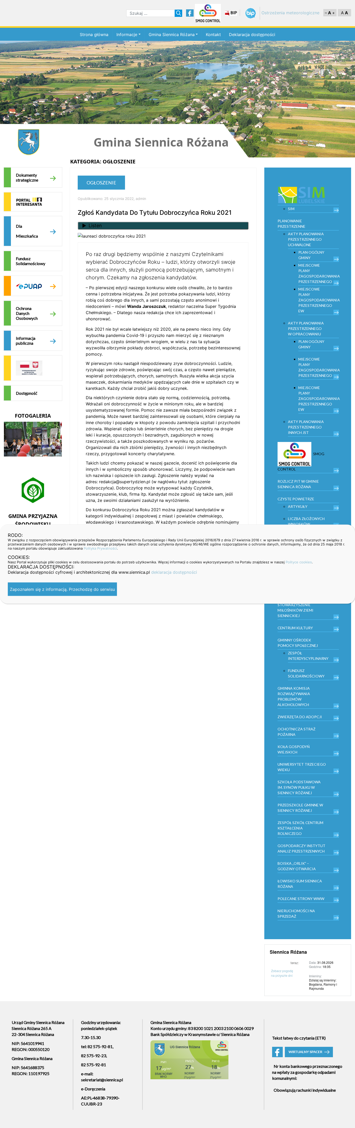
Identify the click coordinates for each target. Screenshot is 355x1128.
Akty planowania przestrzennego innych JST (306, 427)
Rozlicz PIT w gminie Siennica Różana (298, 484)
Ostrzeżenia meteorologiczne (290, 12)
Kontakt (213, 34)
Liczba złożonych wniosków (306, 521)
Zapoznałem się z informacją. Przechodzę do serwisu (62, 589)
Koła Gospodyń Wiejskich (294, 749)
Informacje (126, 34)
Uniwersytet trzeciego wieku (302, 767)
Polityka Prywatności (100, 548)
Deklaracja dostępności (252, 34)
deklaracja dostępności (174, 572)
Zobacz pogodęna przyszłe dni (282, 973)
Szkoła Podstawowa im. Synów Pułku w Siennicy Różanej (299, 787)
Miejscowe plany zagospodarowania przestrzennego (318, 273)
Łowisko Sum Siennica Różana (300, 884)
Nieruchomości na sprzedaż (296, 913)
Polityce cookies (299, 562)
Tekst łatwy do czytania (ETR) (299, 1037)
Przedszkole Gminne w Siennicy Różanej (300, 808)
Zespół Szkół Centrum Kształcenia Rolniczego (300, 828)
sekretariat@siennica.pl (102, 1079)
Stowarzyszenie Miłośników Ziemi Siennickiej (295, 610)
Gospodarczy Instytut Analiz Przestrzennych (301, 848)
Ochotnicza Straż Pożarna (296, 732)
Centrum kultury (295, 628)
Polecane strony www (301, 898)
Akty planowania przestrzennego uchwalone (306, 239)
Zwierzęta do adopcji (300, 717)
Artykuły (297, 506)
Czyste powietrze (296, 499)
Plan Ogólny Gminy (311, 255)
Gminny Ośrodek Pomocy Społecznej (298, 643)
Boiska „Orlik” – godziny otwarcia (297, 866)
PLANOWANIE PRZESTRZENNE (291, 224)
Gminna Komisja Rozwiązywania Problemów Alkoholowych (294, 696)
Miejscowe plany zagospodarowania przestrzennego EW (318, 300)
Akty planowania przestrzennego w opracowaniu (306, 328)
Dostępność (26, 393)
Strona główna (94, 34)
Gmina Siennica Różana (172, 34)
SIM (291, 208)
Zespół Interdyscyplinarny (308, 656)
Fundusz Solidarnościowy (30, 261)
